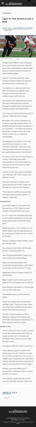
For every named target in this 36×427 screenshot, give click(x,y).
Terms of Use (25, 422)
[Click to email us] (22, 33)
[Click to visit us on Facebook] (6, 33)
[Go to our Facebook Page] (15, 415)
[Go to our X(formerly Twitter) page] (19, 415)
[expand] (32, 36)
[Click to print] (30, 33)
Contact (19, 422)
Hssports (7, 398)
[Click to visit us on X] (14, 33)
